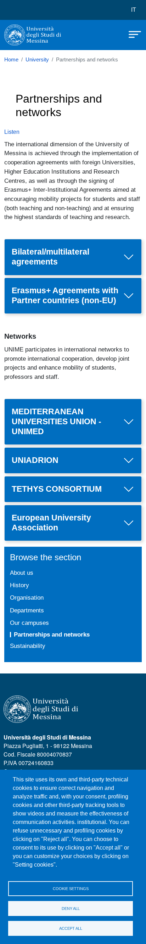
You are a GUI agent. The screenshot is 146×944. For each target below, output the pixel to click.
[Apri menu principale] (131, 33)
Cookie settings (71, 888)
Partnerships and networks (52, 634)
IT (133, 10)
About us (21, 572)
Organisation (27, 597)
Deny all (71, 908)
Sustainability (27, 645)
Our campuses (29, 622)
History (19, 585)
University (37, 59)
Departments (27, 610)
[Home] (32, 35)
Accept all (70, 928)
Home (11, 59)
